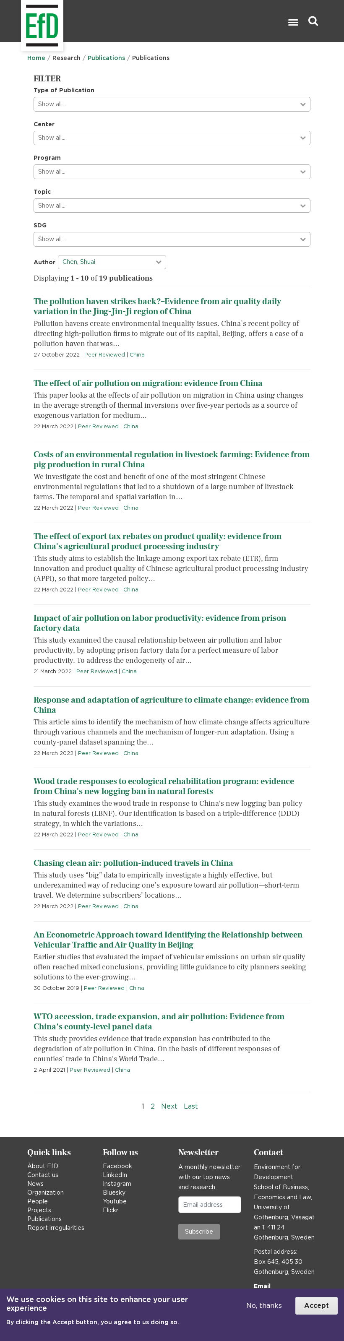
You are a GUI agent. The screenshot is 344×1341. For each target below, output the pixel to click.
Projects (39, 1210)
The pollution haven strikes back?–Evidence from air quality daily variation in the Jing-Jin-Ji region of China (157, 306)
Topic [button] (42, 191)
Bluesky (114, 1192)
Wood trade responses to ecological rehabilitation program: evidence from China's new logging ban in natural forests (164, 786)
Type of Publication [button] (64, 90)
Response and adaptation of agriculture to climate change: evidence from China (171, 705)
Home (36, 58)
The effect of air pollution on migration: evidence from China (148, 383)
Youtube (115, 1201)
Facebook (117, 1166)
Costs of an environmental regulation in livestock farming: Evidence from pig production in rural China (172, 459)
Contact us (42, 1175)
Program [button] (47, 157)
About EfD (42, 1166)
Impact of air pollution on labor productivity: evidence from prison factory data (160, 623)
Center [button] (44, 124)
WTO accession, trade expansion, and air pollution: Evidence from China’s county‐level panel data (159, 1021)
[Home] (22, 21)
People (37, 1201)
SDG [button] (40, 225)
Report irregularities (55, 1227)
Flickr (110, 1210)
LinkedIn (115, 1175)
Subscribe (199, 1231)
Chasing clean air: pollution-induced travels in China (133, 863)
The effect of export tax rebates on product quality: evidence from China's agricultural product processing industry (157, 541)
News (35, 1183)
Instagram (117, 1183)
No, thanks (264, 1306)
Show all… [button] (51, 104)
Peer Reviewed (104, 355)
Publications (106, 58)
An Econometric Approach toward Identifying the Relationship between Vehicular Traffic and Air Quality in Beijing (168, 940)
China (137, 355)
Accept (316, 1306)
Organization (45, 1192)
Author (44, 262)
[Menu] (293, 23)
